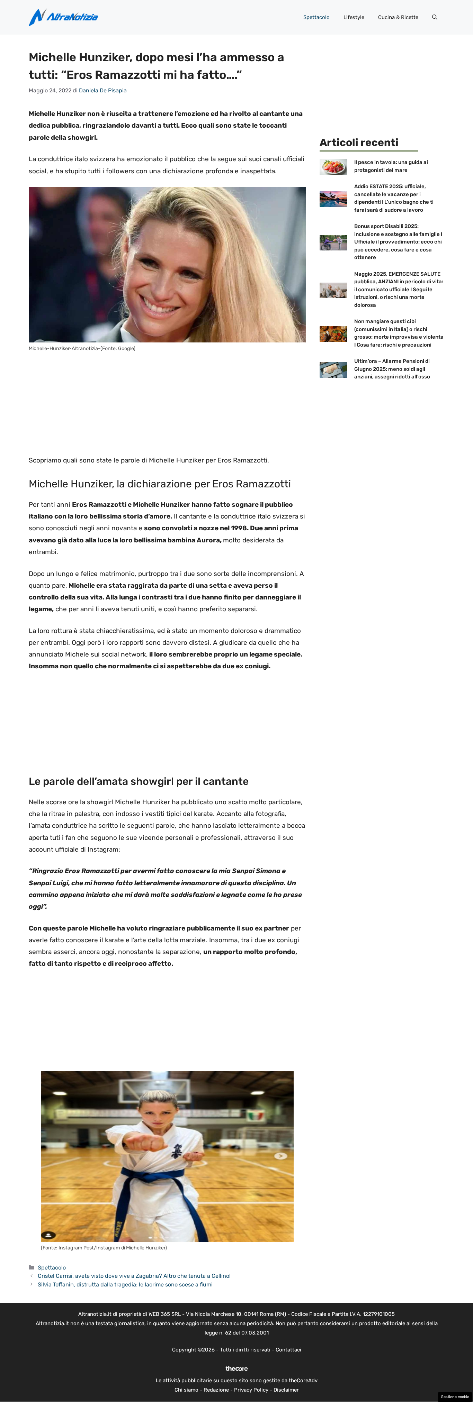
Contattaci (288, 1350)
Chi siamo (186, 1390)
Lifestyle (353, 17)
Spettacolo (316, 17)
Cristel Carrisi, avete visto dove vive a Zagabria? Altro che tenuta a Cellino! (134, 1276)
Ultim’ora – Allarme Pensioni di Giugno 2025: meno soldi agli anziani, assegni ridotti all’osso (392, 369)
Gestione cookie (455, 1397)
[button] (434, 17)
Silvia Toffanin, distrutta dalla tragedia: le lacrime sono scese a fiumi (125, 1284)
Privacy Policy (251, 1390)
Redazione (216, 1390)
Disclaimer (286, 1390)
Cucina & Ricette (398, 17)
